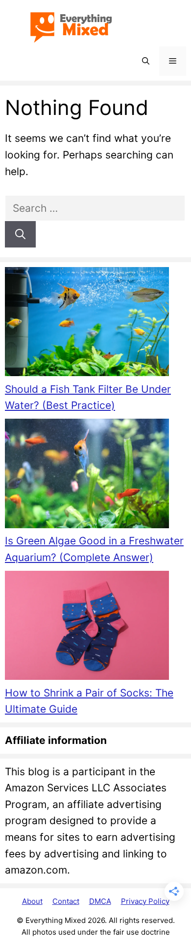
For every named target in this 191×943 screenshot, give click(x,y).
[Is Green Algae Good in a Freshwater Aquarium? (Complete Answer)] (87, 476)
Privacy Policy (145, 901)
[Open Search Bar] (145, 61)
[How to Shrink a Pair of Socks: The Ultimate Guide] (87, 628)
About (32, 901)
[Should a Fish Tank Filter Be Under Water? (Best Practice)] (87, 324)
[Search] (20, 234)
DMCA (100, 901)
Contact (65, 901)
